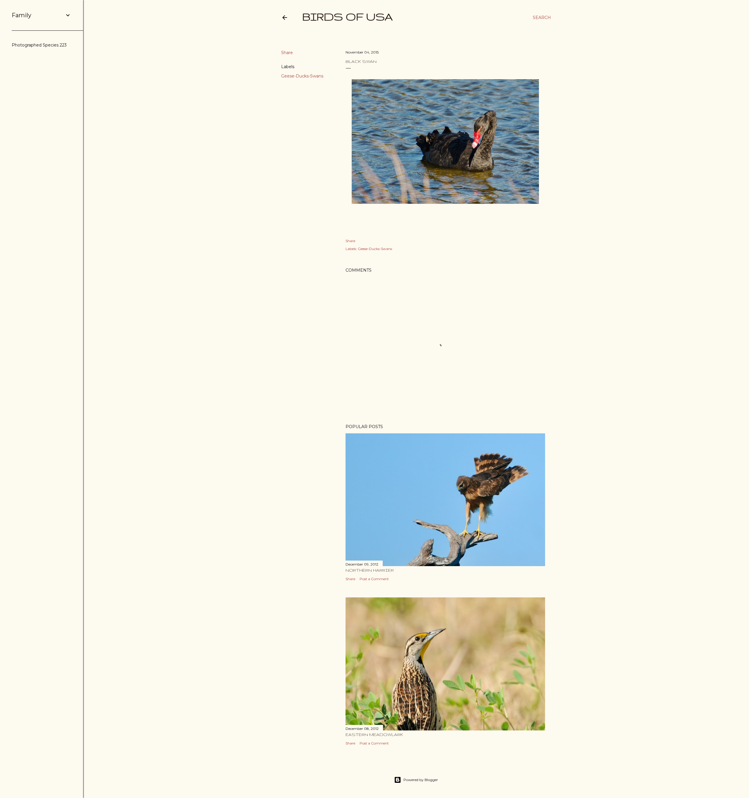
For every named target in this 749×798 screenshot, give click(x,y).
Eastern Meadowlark (374, 734)
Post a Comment (374, 579)
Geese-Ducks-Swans (302, 76)
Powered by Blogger (420, 780)
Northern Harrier (370, 570)
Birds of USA (347, 17)
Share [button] (287, 52)
